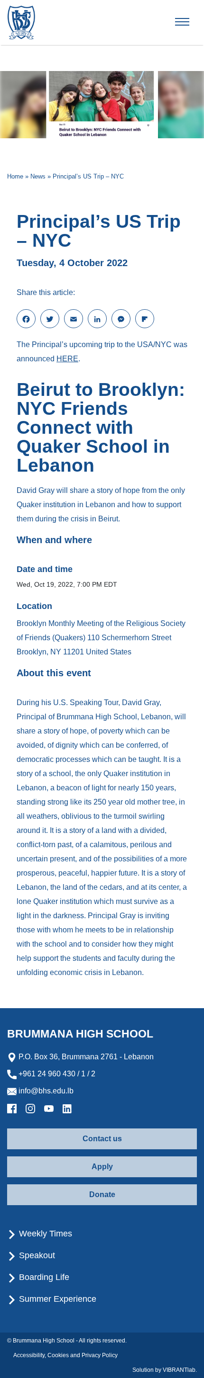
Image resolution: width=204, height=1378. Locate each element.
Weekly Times (44, 1233)
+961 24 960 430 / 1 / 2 (56, 1074)
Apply (102, 1167)
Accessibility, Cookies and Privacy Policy (65, 1355)
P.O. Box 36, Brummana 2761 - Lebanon (85, 1057)
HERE (67, 359)
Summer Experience (56, 1299)
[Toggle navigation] (190, 22)
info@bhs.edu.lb (45, 1091)
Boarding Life (43, 1277)
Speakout (36, 1255)
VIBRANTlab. (180, 1370)
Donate (102, 1194)
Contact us (102, 1139)
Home (15, 176)
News (38, 176)
